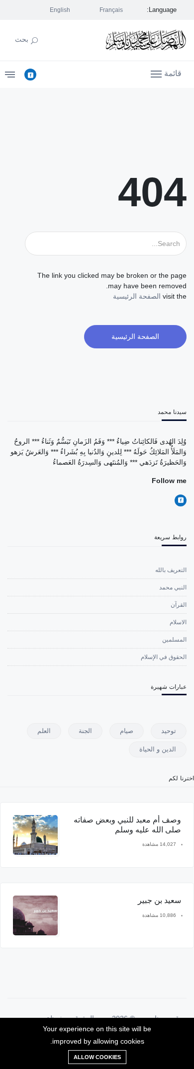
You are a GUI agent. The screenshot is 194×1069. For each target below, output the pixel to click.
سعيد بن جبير (159, 900)
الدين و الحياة (157, 749)
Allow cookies (97, 1057)
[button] (166, 73)
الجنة (85, 731)
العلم (44, 731)
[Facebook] (30, 75)
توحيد (168, 731)
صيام (126, 731)
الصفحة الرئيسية (137, 296)
